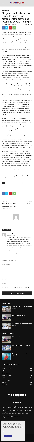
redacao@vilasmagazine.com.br (15, 417)
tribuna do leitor (18, 183)
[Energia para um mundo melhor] (6, 356)
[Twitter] (6, 27)
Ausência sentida (27, 203)
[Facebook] (3, 27)
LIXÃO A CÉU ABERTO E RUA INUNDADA (22, 306)
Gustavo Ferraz (7, 24)
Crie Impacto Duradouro (18, 315)
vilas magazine (5, 184)
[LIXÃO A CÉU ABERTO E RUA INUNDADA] (6, 309)
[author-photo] (17, 220)
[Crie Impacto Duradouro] (6, 317)
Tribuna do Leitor (9, 8)
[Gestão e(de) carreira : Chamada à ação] (6, 348)
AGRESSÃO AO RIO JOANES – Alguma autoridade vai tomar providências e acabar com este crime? (9, 206)
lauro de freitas (9, 183)
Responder (9, 255)
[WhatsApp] (14, 27)
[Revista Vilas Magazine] (17, 3)
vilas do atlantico (27, 183)
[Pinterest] (10, 27)
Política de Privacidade (9, 432)
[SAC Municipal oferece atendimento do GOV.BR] (6, 326)
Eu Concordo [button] (8, 436)
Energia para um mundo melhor (20, 354)
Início (3, 8)
